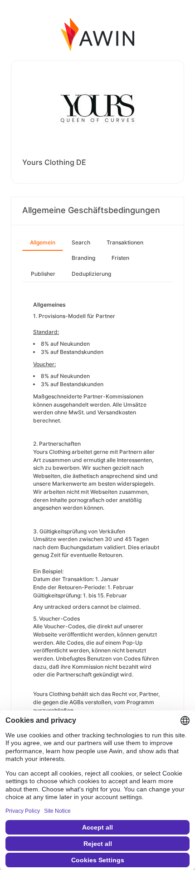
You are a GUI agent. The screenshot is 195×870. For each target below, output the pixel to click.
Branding (83, 257)
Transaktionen (125, 242)
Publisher (43, 273)
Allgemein (42, 242)
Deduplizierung (91, 273)
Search (81, 242)
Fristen (120, 257)
